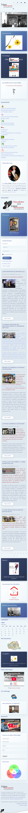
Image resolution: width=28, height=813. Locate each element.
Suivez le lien (13, 192)
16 (15, 553)
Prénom (4, 746)
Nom (3, 750)
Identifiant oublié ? (6, 263)
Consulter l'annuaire (14, 599)
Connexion (7, 257)
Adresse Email (5, 741)
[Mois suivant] (4, 622)
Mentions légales (23, 805)
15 (12, 553)
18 (20, 553)
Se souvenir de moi (7, 254)
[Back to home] (7, 5)
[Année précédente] (1, 622)
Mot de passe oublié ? (7, 261)
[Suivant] (17, 556)
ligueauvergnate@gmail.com (16, 798)
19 (23, 553)
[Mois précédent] (2, 622)
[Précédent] (2, 553)
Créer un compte (6, 266)
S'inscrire (14, 597)
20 (25, 553)
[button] (13, 8)
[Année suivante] (3, 622)
